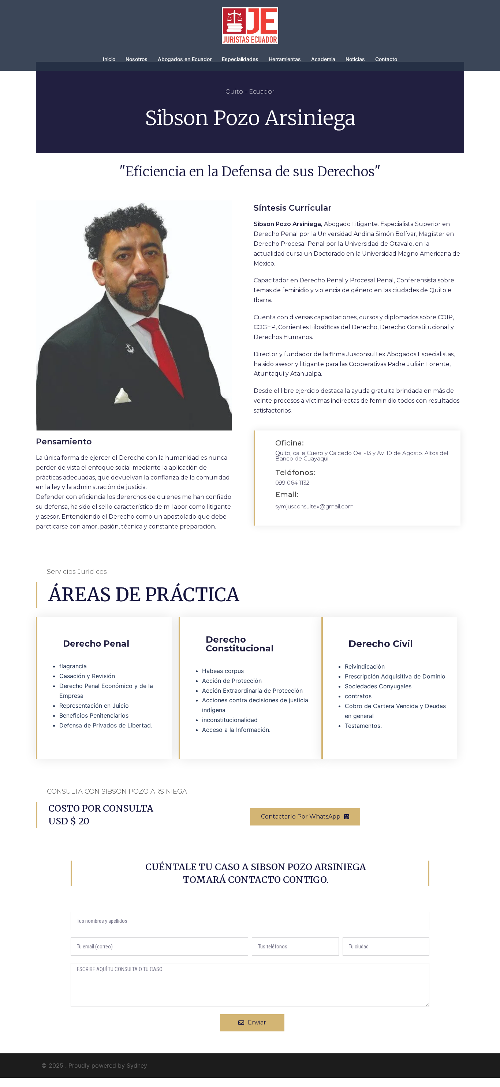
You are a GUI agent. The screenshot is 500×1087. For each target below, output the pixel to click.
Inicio (109, 59)
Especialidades (240, 59)
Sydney (137, 1065)
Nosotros (137, 59)
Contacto (386, 59)
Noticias (355, 59)
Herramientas (285, 59)
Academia (323, 59)
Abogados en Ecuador (185, 59)
